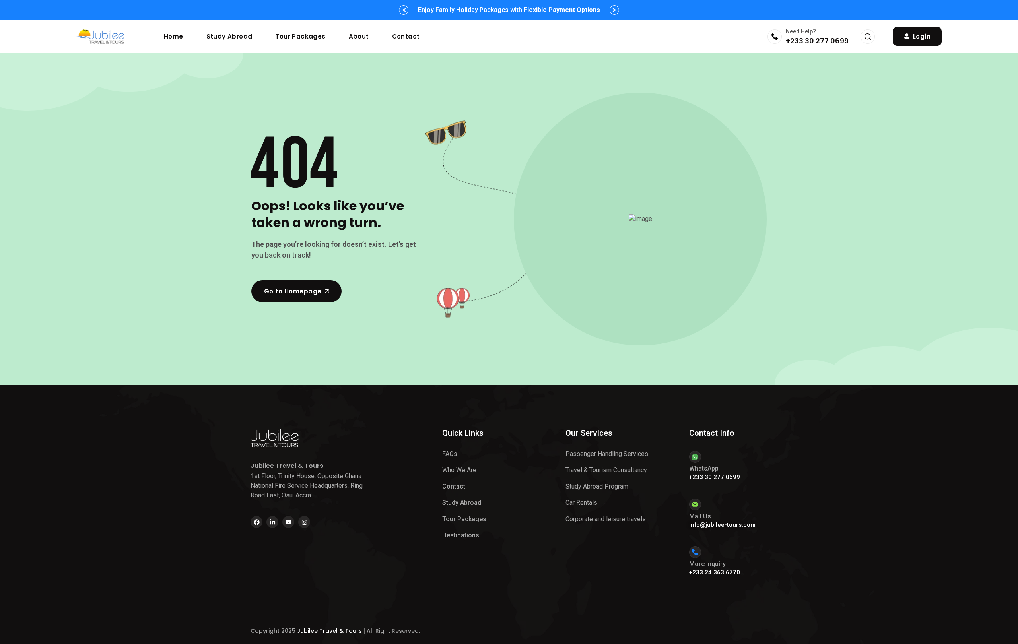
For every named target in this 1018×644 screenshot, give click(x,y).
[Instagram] (304, 522)
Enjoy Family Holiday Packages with (509, 10)
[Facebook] (256, 522)
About (359, 36)
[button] (403, 10)
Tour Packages (300, 36)
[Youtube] (288, 522)
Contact (406, 36)
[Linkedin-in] (272, 522)
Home (173, 36)
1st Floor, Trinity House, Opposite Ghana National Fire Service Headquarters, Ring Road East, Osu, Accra (307, 485)
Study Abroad (229, 36)
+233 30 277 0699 (817, 41)
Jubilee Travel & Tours (329, 631)
